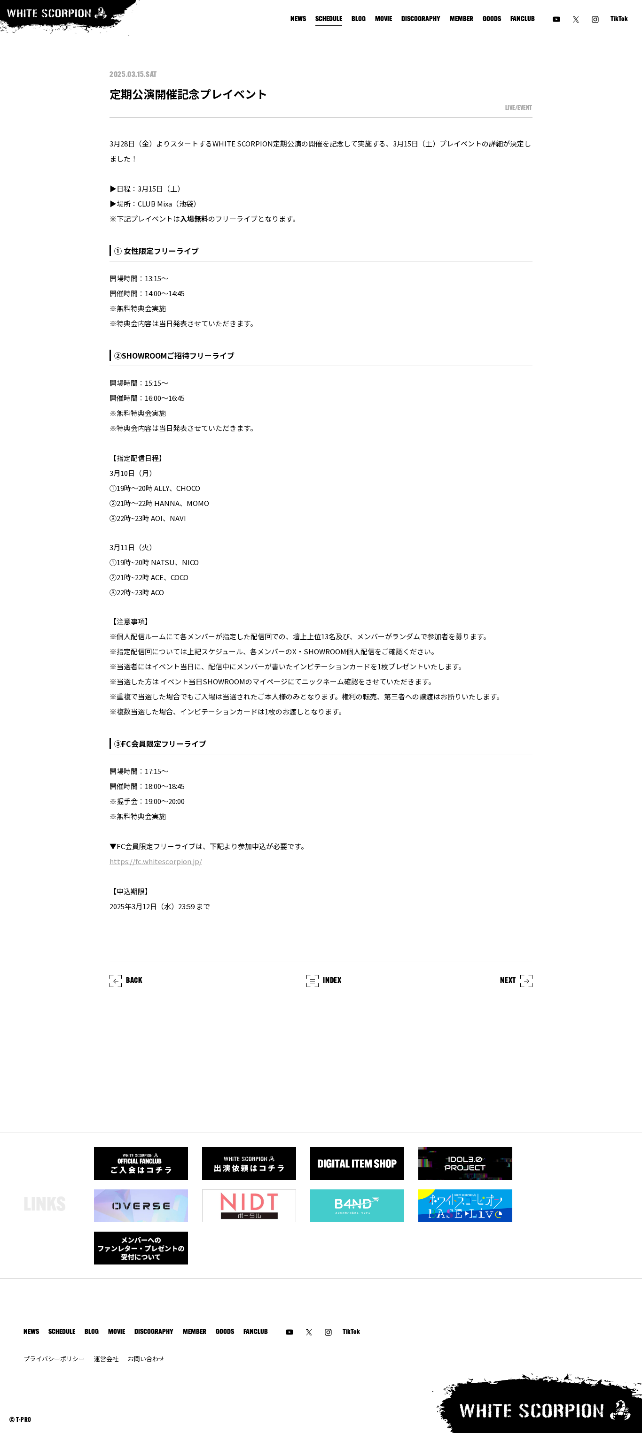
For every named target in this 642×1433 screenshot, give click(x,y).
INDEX (332, 981)
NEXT (508, 981)
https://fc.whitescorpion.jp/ (156, 861)
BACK (134, 981)
